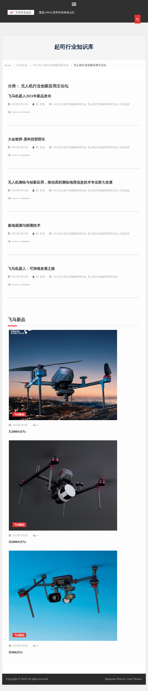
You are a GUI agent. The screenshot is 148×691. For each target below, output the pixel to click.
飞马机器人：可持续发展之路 (31, 268)
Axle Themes (134, 679)
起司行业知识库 (73, 46)
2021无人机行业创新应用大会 (69, 104)
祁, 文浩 (40, 104)
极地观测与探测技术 (24, 225)
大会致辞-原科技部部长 (26, 139)
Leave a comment (21, 112)
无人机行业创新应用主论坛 (103, 104)
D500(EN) (16, 652)
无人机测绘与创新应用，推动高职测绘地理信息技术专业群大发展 (60, 182)
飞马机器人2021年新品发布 (29, 96)
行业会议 (124, 104)
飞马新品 (19, 414)
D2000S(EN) (17, 541)
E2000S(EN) (17, 431)
